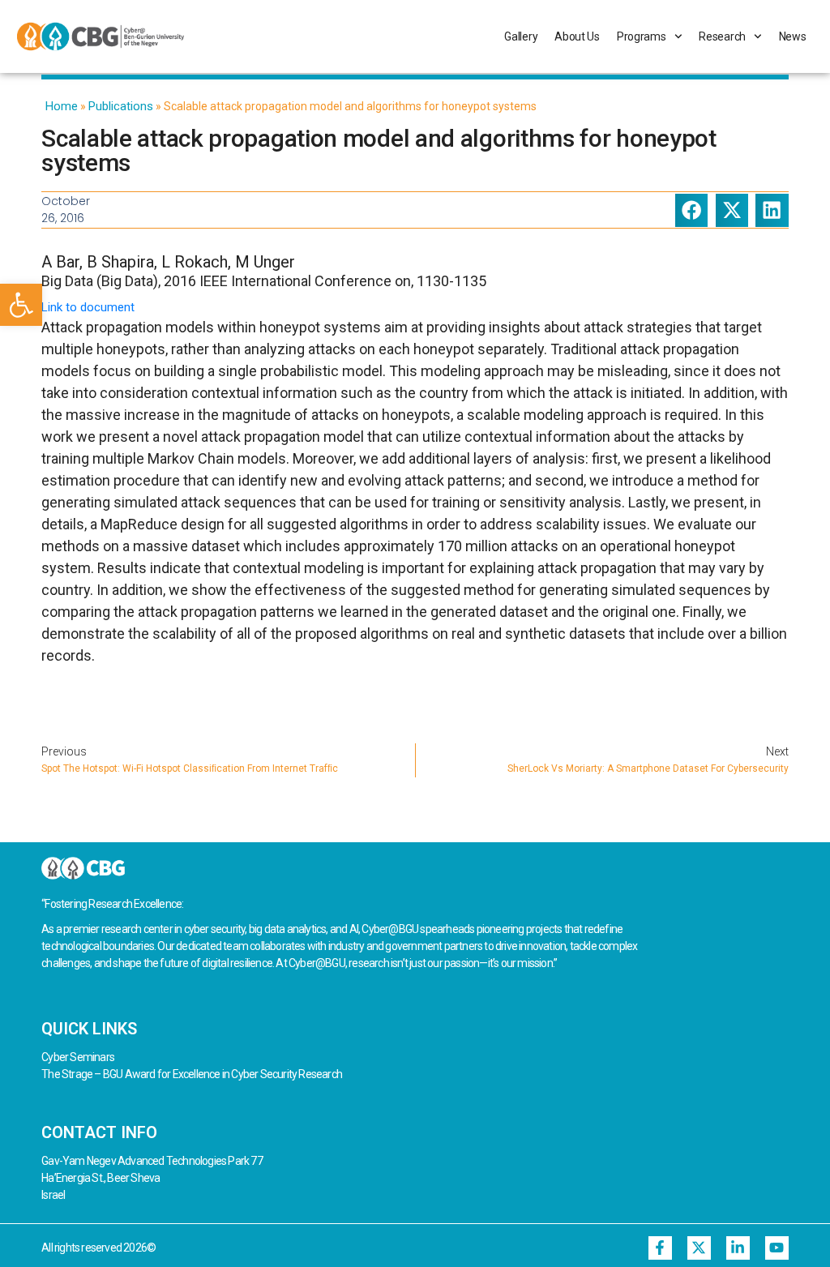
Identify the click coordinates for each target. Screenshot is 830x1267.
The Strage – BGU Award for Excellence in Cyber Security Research (191, 1074)
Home (61, 106)
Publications (120, 106)
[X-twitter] (699, 1248)
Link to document (88, 307)
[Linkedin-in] (738, 1248)
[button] (21, 305)
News (792, 36)
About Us (577, 36)
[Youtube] (777, 1248)
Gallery (520, 36)
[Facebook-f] (660, 1248)
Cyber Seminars (77, 1057)
